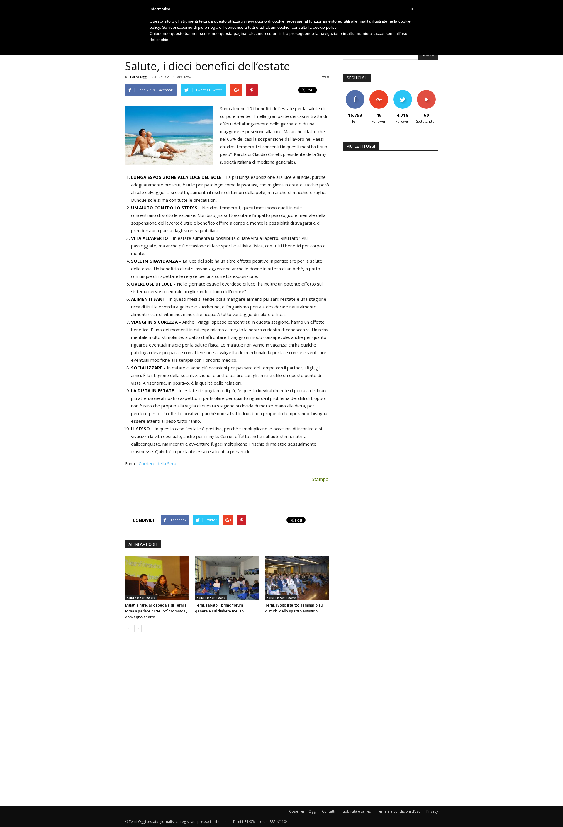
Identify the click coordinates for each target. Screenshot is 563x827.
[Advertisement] (227, 492)
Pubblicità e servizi (356, 811)
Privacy (432, 811)
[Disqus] (227, 719)
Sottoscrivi (426, 92)
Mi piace (355, 92)
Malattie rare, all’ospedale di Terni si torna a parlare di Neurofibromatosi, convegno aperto (156, 611)
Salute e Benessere (141, 598)
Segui (379, 92)
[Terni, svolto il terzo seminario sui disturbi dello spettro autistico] (297, 578)
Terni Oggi (139, 76)
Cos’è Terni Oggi (302, 811)
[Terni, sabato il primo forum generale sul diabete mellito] (227, 578)
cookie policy (324, 27)
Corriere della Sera (157, 463)
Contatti (328, 811)
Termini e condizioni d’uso (399, 811)
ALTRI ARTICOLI (142, 544)
